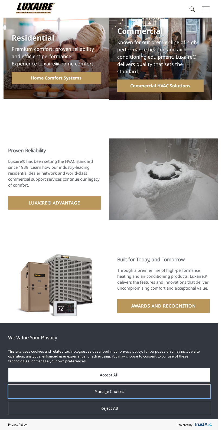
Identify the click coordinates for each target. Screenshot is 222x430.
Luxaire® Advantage (54, 203)
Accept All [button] (109, 375)
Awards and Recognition (163, 306)
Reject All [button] (109, 408)
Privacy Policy (17, 424)
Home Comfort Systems (56, 78)
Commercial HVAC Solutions (160, 86)
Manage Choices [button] (109, 391)
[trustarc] (202, 424)
